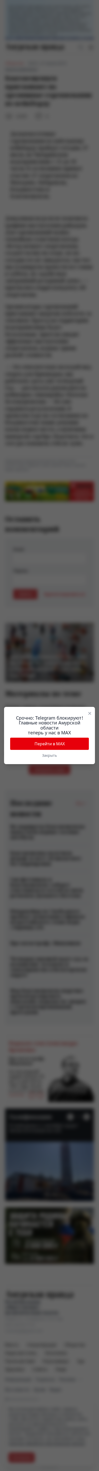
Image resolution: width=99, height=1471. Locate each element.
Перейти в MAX (50, 744)
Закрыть (49, 755)
